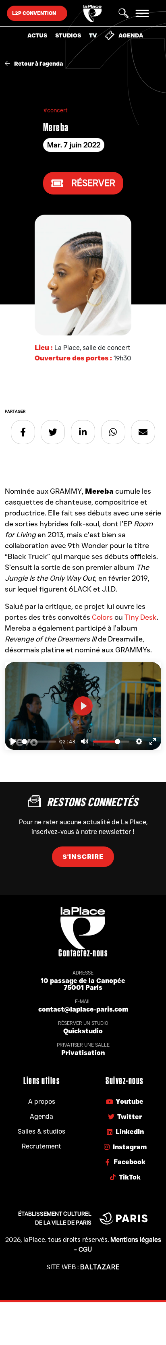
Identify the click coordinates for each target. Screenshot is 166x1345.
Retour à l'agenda (38, 63)
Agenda (130, 35)
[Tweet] (53, 432)
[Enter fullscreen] (152, 741)
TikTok (130, 1177)
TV (93, 35)
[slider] (39, 741)
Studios (68, 35)
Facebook (129, 1162)
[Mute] (84, 741)
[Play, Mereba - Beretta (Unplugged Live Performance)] (13, 741)
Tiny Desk (140, 617)
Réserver (93, 183)
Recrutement (41, 1146)
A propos (41, 1101)
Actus (37, 35)
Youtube (129, 1101)
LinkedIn (130, 1131)
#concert (55, 110)
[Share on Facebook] (23, 432)
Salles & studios (41, 1131)
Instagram (130, 1147)
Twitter (129, 1116)
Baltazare (100, 1267)
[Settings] (139, 741)
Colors (102, 617)
